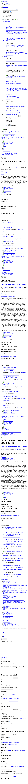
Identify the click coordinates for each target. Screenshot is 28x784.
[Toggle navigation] (1, 7)
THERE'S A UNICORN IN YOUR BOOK (12, 544)
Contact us (5, 611)
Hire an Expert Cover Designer (16, 90)
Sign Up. (14, 776)
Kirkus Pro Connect (19, 605)
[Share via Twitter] (7, 143)
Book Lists (10, 588)
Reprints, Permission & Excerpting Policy (8, 616)
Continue (15, 678)
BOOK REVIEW (10, 369)
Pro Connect (6, 18)
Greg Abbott (17, 449)
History (12, 31)
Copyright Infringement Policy (9, 614)
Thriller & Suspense (18, 27)
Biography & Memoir (16, 585)
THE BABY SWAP (7, 227)
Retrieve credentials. (13, 701)
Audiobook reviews (7, 12)
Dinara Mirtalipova (21, 379)
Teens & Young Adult (14, 33)
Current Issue (9, 76)
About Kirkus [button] (6, 607)
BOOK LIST (7, 137)
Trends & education (10, 96)
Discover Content (10, 110)
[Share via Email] (7, 144)
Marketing (19, 83)
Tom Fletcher (5, 449)
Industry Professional (8, 716)
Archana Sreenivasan (21, 386)
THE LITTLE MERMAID (9, 370)
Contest (12, 608)
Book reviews (6, 11)
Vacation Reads (11, 39)
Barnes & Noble (7, 274)
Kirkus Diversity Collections (9, 605)
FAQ (15, 608)
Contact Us (5, 620)
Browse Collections (10, 106)
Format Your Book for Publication (17, 89)
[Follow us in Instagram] (3, 635)
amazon (2, 155)
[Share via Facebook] (8, 142)
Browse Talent (17, 110)
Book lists (13, 38)
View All (8, 26)
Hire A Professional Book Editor (13, 88)
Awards (16, 52)
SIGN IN (8, 3)
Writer (4, 714)
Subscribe (13, 77)
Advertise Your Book (12, 601)
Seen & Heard (21, 52)
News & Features (7, 14)
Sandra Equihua (18, 287)
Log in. (13, 694)
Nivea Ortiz (23, 372)
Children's (21, 33)
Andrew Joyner (20, 229)
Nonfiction (19, 30)
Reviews (5, 149)
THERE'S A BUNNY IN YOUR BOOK (12, 530)
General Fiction (9, 45)
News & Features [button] (7, 40)
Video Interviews (7, 15)
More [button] (4, 100)
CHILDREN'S (6, 151)
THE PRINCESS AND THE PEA (10, 377)
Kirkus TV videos (17, 590)
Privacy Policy (6, 612)
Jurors (25, 61)
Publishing (14, 83)
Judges (13, 66)
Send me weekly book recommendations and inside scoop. (13, 720)
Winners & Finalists (10, 61)
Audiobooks (8, 27)
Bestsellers (8, 38)
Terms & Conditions (7, 613)
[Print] (4, 146)
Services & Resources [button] (8, 79)
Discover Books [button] (6, 581)
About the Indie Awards (11, 65)
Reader (5, 713)
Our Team (8, 608)
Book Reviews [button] (6, 21)
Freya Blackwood (21, 238)
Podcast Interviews (7, 16)
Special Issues (15, 76)
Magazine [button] (5, 68)
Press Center (19, 608)
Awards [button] (5, 56)
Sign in (2, 718)
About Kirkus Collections (19, 106)
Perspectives (12, 52)
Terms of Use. (22, 718)
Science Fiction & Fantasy (11, 30)
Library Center (9, 94)
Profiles (7, 52)
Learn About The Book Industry (16, 602)
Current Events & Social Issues (12, 32)
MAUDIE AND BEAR (8, 236)
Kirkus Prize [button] (6, 591)
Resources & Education (11, 81)
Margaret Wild (8, 248)
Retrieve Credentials (18, 773)
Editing (10, 83)
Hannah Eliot (11, 372)
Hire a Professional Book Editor (10, 600)
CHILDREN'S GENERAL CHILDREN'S (10, 211)
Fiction (12, 27)
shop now (3, 154)
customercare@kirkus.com (20, 750)
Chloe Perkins (5, 287)
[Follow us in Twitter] (3, 634)
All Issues (20, 76)
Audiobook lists (18, 38)
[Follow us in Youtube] (3, 636)
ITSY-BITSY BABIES (8, 245)
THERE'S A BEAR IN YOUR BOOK (11, 537)
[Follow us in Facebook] (3, 632)
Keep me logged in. (5, 721)
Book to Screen (9, 53)
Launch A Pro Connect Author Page (16, 92)
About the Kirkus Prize (19, 61)
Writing (7, 83)
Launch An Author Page (15, 112)
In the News (15, 53)
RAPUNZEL (6, 384)
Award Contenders (20, 65)
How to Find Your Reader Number (18, 766)
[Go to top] (4, 639)
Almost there (3, 691)
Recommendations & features (15, 97)
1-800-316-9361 (8, 750)
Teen (18, 45)
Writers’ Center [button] (6, 598)
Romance (12, 28)
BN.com (13, 274)
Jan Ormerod (5, 167)
